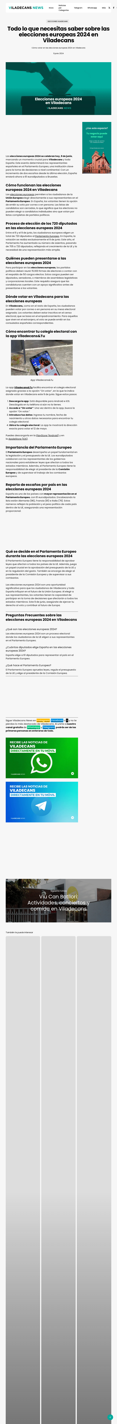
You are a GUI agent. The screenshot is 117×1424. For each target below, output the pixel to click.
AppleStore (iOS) (18, 438)
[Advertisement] (45, 138)
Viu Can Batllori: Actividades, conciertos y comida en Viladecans (58, 900)
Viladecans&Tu (23, 387)
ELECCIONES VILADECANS (58, 21)
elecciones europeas (22, 194)
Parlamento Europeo (47, 236)
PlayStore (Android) (47, 435)
